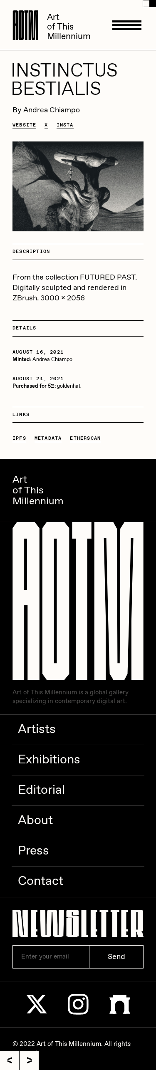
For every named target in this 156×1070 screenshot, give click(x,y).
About (35, 820)
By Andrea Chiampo (46, 110)
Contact (40, 881)
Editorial (41, 790)
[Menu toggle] (127, 25)
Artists (37, 729)
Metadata (48, 438)
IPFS (19, 438)
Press (33, 850)
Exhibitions (49, 759)
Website (24, 125)
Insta (65, 125)
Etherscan (85, 438)
